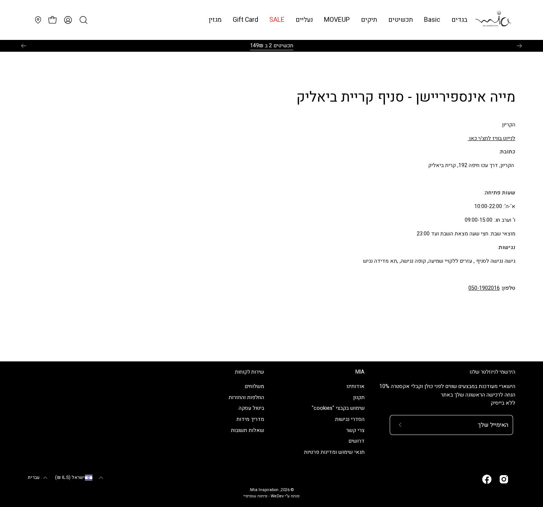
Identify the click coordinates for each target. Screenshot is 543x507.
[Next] (519, 45)
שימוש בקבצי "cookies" (338, 408)
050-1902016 (484, 288)
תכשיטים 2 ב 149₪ (271, 46)
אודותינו (355, 386)
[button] (432, 19)
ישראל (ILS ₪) (70, 477)
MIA (360, 372)
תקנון (359, 397)
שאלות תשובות (247, 430)
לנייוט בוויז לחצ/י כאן (491, 138)
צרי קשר (355, 430)
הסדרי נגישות (350, 419)
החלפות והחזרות (246, 397)
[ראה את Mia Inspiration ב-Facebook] (486, 479)
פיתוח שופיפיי (255, 496)
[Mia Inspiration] (493, 20)
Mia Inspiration (264, 490)
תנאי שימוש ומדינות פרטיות (334, 452)
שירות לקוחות (249, 372)
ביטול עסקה (251, 408)
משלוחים (254, 386)
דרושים (357, 441)
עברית (34, 477)
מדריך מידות (250, 419)
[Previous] (23, 45)
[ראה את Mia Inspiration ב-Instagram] (503, 479)
